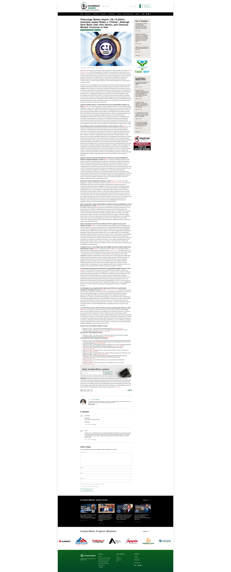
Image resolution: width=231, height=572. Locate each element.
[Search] (140, 6)
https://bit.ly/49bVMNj (108, 336)
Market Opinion (97, 30)
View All (137, 55)
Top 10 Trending (141, 21)
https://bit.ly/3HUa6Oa (88, 364)
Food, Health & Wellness (103, 561)
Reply (95, 424)
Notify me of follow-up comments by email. (93, 484)
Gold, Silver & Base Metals (103, 563)
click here (117, 387)
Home (81, 14)
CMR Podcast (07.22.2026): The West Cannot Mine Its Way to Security (142, 48)
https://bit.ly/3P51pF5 (101, 354)
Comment (83, 452)
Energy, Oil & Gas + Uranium (103, 560)
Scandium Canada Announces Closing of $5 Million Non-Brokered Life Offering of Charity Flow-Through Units (141, 105)
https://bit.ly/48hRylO (118, 346)
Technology (100, 567)
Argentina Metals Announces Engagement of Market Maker (142, 83)
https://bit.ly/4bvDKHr (88, 348)
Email (82, 473)
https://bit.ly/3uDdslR (99, 343)
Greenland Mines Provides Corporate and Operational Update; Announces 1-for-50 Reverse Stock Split (141, 114)
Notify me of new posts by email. (90, 486)
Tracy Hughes (95, 399)
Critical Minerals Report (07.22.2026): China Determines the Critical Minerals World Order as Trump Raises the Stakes (141, 26)
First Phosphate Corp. (112, 290)
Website (82, 478)
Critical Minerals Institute (117, 182)
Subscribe (146, 6)
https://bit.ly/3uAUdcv (117, 328)
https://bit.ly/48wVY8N (103, 331)
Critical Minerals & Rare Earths (86, 30)
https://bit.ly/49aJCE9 (88, 361)
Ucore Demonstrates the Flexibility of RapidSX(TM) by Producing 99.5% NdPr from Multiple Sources (141, 124)
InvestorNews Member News (140, 79)
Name (82, 467)
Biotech (99, 556)
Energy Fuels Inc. (113, 250)
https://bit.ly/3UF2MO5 (92, 351)
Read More (91, 404)
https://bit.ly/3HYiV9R (88, 358)
